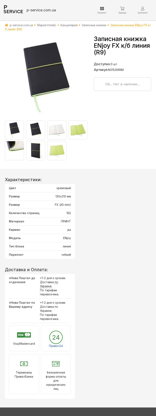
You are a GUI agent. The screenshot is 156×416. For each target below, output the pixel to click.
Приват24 (56, 346)
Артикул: (101, 70)
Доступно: (102, 64)
